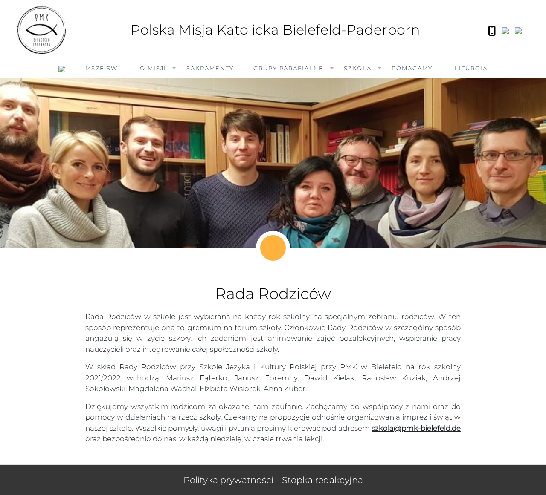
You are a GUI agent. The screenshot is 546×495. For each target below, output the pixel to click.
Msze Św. (102, 68)
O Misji (153, 68)
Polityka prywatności (228, 480)
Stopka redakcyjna (322, 480)
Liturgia (471, 68)
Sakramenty (210, 68)
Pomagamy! (413, 68)
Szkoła (358, 68)
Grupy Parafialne (288, 68)
